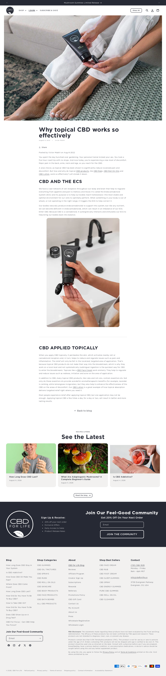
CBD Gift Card (74, 599)
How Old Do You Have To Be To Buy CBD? (19, 597)
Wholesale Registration (79, 621)
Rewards (72, 586)
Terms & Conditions (128, 652)
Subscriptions (74, 582)
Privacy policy (42, 670)
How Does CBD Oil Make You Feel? (19, 578)
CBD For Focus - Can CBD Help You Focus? (20, 623)
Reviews (72, 569)
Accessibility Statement (103, 670)
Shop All (136, 10)
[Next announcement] (159, 2)
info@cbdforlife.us (139, 577)
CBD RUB (104, 569)
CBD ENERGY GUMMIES (110, 586)
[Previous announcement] (7, 2)
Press (70, 616)
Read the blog (81, 495)
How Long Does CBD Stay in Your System (19, 566)
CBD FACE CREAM (108, 565)
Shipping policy (70, 670)
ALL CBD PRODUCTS (47, 604)
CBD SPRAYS (43, 574)
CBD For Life (17, 670)
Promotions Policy (76, 595)
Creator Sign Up (75, 578)
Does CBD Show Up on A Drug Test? (17, 616)
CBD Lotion (78, 387)
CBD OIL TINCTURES (46, 569)
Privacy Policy (108, 652)
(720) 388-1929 (138, 565)
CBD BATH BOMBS (45, 599)
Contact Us (73, 604)
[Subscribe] (40, 638)
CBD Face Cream (84, 370)
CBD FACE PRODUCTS (47, 595)
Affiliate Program (76, 574)
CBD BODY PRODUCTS (47, 591)
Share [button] (44, 147)
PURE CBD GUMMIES (109, 591)
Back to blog (84, 410)
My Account (73, 608)
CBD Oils (111, 171)
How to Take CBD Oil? (16, 603)
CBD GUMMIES (44, 565)
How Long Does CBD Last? (23, 477)
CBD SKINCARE (44, 586)
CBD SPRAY (105, 582)
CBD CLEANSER (107, 599)
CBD (44, 174)
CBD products (82, 171)
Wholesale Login (76, 625)
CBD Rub (98, 171)
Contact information (85, 670)
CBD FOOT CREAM (108, 574)
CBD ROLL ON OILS (46, 582)
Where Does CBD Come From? (16, 585)
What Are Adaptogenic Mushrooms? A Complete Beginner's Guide (81, 478)
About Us (72, 612)
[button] (22, 10)
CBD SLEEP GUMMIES (109, 578)
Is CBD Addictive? (122, 477)
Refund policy (29, 670)
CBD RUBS (42, 578)
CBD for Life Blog (76, 565)
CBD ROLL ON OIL (108, 595)
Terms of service (56, 670)
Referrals (72, 591)
